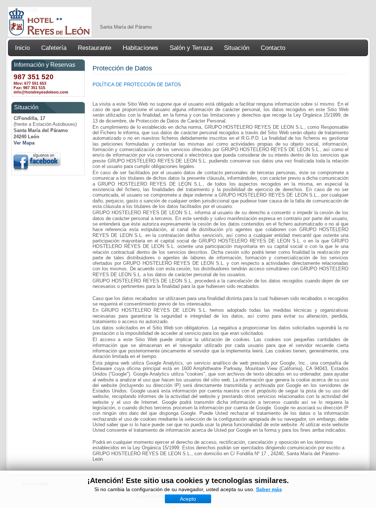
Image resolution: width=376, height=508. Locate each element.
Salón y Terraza (191, 47)
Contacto (273, 47)
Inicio (22, 47)
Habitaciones (140, 47)
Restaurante (94, 47)
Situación (236, 47)
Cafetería (53, 47)
